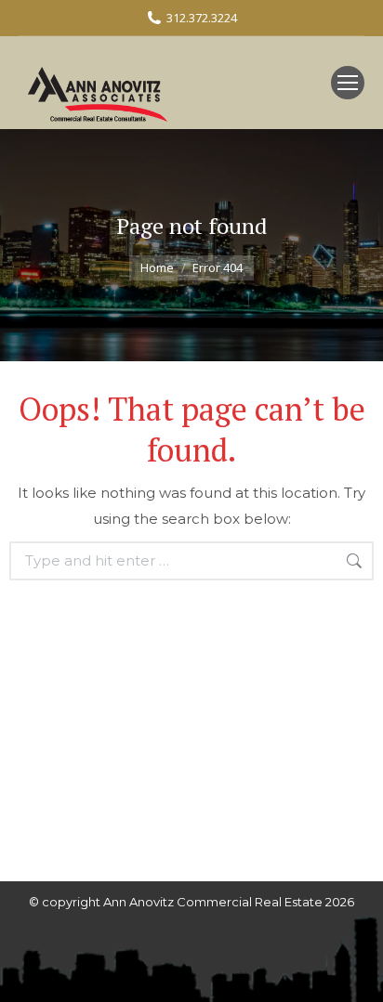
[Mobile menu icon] (347, 82)
